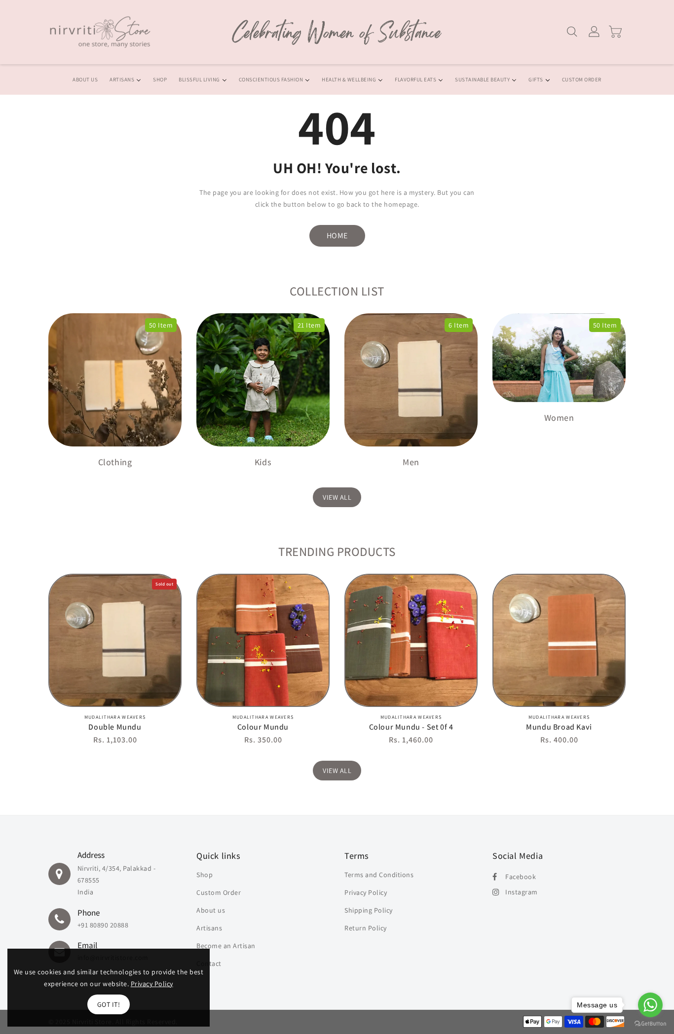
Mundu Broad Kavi (559, 727)
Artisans (209, 927)
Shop (204, 874)
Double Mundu (114, 727)
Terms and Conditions (378, 874)
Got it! (108, 1004)
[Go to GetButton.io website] (650, 1024)
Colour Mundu (263, 727)
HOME (337, 235)
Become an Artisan (226, 945)
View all (337, 497)
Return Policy (365, 927)
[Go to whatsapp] (650, 1005)
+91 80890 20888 (103, 925)
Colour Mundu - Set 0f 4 (411, 727)
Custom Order (218, 892)
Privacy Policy (365, 892)
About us (210, 910)
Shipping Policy (368, 910)
